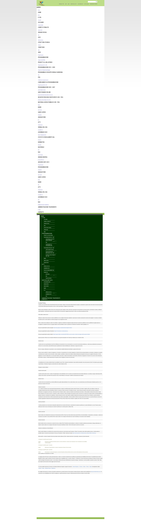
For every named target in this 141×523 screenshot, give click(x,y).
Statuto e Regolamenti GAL (49, 270)
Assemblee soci (40, 194)
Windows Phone (48, 468)
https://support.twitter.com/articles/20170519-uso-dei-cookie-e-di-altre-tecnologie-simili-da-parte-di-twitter (71, 334)
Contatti (39, 209)
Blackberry (53, 468)
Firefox (87, 466)
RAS (38, 199)
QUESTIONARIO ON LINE (50, 249)
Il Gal (38, 15)
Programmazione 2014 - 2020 (49, 237)
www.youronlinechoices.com (96, 471)
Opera (91, 466)
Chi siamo (39, 20)
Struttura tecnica (47, 227)
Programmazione (47, 233)
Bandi (45, 258)
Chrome (80, 466)
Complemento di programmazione (49, 245)
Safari (84, 466)
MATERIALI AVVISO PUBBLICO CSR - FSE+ (50, 256)
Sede (44, 231)
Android (39, 468)
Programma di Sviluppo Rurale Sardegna (50, 240)
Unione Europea (48, 278)
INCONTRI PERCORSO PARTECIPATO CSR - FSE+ (50, 252)
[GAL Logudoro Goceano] (41, 3)
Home (39, 10)
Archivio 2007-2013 (47, 280)
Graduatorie (46, 262)
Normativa (46, 272)
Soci (44, 225)
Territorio (46, 229)
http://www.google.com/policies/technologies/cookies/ (63, 327)
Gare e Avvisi (46, 260)
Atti (43, 264)
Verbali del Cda (40, 189)
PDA (46, 242)
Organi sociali (40, 30)
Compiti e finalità (40, 25)
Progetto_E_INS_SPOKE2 (48, 235)
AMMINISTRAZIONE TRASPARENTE (43, 204)
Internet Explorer (76, 466)
